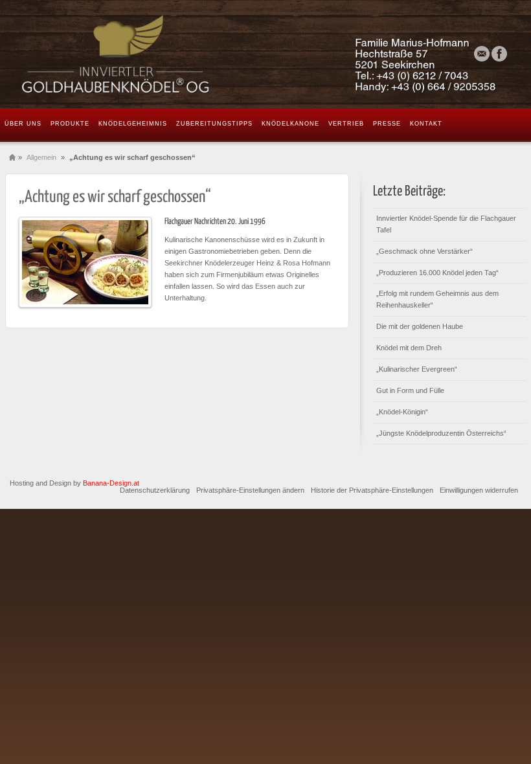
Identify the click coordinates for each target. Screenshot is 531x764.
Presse (387, 123)
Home (12, 157)
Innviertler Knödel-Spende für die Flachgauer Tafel (446, 224)
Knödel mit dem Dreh (409, 348)
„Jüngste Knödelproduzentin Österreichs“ (441, 433)
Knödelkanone (290, 123)
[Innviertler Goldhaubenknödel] (265, 54)
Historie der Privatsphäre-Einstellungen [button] (372, 490)
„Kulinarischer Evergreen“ (416, 369)
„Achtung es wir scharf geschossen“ (115, 197)
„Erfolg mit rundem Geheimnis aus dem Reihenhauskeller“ (437, 299)
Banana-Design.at (111, 483)
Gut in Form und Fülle (410, 390)
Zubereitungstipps (214, 123)
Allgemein (41, 157)
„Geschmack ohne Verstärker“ (424, 251)
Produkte (70, 123)
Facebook (499, 54)
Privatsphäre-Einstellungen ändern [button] (250, 490)
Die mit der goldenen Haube (419, 326)
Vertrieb (346, 123)
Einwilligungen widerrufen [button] (479, 490)
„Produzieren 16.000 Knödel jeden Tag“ (437, 272)
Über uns (23, 123)
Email (482, 54)
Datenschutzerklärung (155, 490)
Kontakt (426, 123)
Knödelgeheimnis (132, 123)
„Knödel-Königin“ (402, 412)
